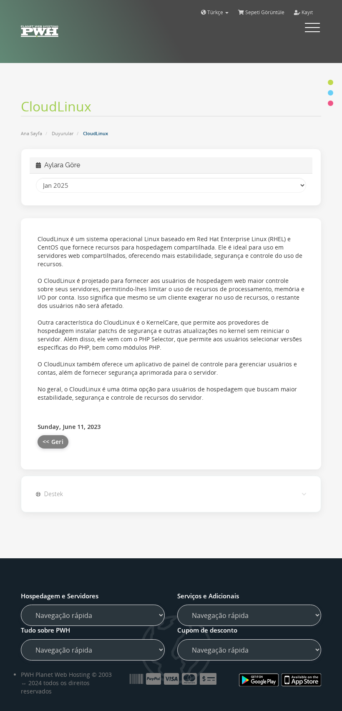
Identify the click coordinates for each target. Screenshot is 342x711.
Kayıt (306, 12)
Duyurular (62, 133)
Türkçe (215, 12)
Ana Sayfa (31, 133)
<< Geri (53, 442)
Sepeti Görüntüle (264, 12)
